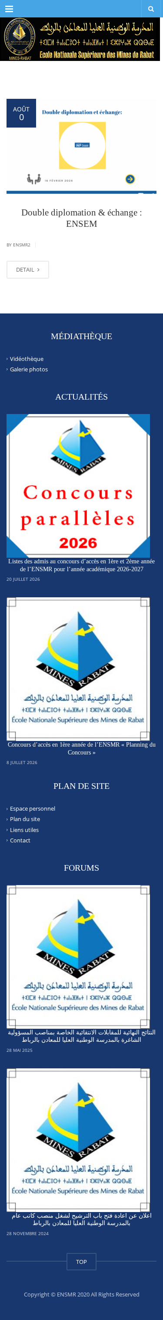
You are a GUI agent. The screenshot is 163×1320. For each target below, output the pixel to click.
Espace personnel (32, 808)
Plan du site (25, 819)
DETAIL (26, 269)
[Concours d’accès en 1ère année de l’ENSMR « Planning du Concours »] (78, 669)
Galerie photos (29, 369)
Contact (20, 840)
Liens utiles (24, 829)
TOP (81, 1262)
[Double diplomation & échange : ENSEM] (81, 146)
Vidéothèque (26, 359)
